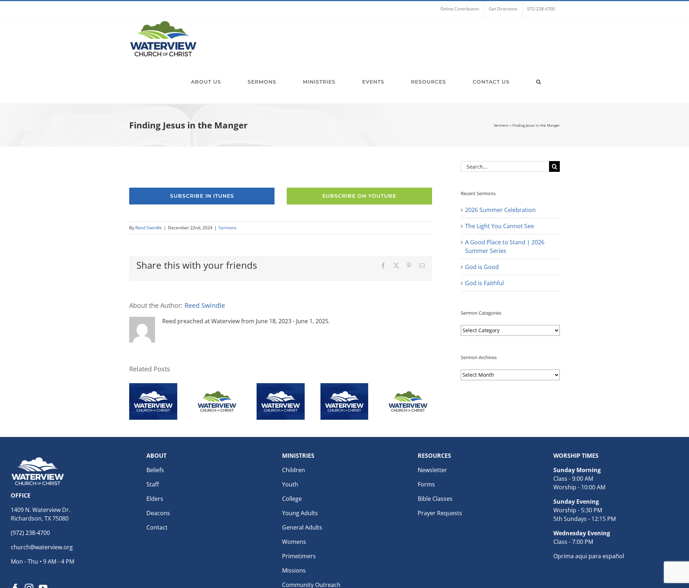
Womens (294, 542)
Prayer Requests (440, 513)
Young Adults (300, 513)
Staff (152, 484)
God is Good (482, 267)
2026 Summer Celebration (500, 210)
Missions (294, 570)
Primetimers (299, 556)
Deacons (158, 513)
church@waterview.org (42, 547)
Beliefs (155, 470)
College (292, 499)
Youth (290, 484)
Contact (157, 527)
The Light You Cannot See (499, 226)
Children (293, 470)
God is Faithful (484, 283)
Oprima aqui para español (588, 556)
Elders (154, 499)
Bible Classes (435, 499)
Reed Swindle (148, 228)
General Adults (302, 527)
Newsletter (432, 470)
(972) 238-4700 (30, 533)
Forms (426, 484)
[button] (538, 81)
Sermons (501, 125)
